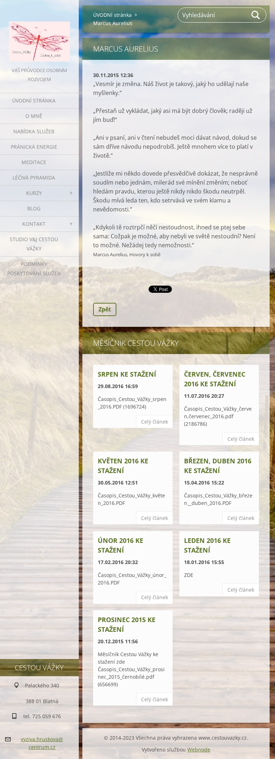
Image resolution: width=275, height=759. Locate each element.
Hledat (256, 15)
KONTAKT (33, 223)
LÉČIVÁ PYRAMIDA (34, 177)
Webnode (198, 749)
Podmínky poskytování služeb (34, 269)
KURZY (34, 193)
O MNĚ (33, 116)
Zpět (104, 309)
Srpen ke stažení (127, 374)
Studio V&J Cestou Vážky (34, 244)
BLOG (33, 208)
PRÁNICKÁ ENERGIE (34, 146)
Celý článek (154, 421)
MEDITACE (33, 162)
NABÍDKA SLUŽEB (33, 131)
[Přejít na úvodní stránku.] (39, 33)
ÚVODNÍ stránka (34, 100)
